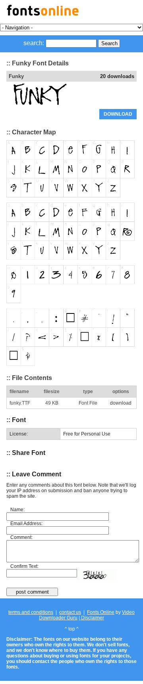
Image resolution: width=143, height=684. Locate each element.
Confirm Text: (24, 566)
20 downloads (117, 76)
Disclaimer (92, 618)
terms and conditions (30, 612)
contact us (70, 612)
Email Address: (26, 523)
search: (33, 43)
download (120, 403)
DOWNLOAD (118, 114)
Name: (17, 509)
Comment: (21, 537)
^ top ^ (72, 629)
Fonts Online (100, 612)
